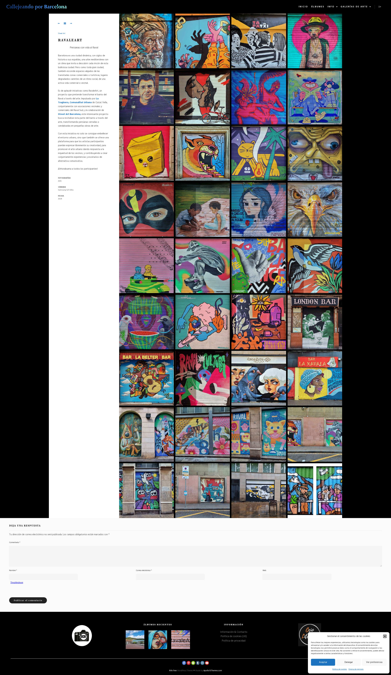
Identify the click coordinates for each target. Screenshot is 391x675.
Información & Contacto (233, 632)
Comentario (14, 542)
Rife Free (173, 670)
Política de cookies (339, 669)
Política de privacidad (233, 641)
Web (264, 570)
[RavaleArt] (180, 639)
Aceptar (323, 662)
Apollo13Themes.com (212, 670)
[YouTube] (207, 663)
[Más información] (380, 7)
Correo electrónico (144, 570)
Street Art (61, 33)
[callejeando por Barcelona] (36, 7)
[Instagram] (202, 663)
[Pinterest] (189, 663)
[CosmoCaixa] (135, 639)
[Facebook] (184, 663)
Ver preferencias (374, 662)
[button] (384, 636)
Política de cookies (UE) (234, 636)
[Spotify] (193, 663)
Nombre (13, 570)
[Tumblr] (198, 663)
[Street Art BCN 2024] (157, 639)
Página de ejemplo (356, 669)
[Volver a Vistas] (65, 23)
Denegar (349, 662)
